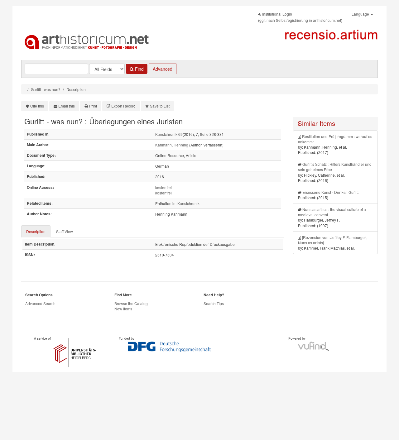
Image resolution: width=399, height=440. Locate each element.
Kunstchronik (166, 134)
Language (361, 14)
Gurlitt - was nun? (45, 89)
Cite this (37, 105)
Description (36, 231)
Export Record (123, 105)
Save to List (160, 105)
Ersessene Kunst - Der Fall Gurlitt (330, 192)
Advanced (162, 69)
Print (93, 105)
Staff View (64, 231)
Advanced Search (40, 303)
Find (139, 69)
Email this (66, 105)
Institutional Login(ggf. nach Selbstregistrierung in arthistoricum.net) (300, 17)
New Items (123, 308)
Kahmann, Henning (171, 144)
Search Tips (214, 303)
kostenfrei (163, 187)
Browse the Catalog (131, 303)
